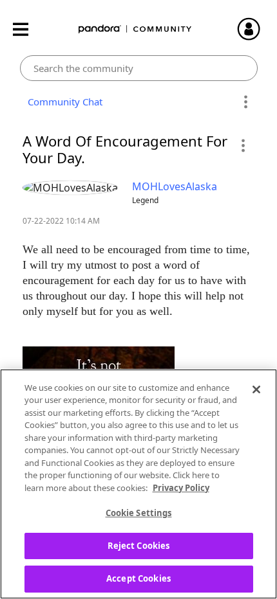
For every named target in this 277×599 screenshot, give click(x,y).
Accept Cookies (138, 578)
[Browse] (27, 29)
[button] (242, 145)
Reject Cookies (139, 545)
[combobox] (139, 68)
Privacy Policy (181, 488)
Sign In (254, 29)
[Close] (256, 389)
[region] (138, 484)
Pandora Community (135, 29)
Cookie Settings (139, 513)
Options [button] (246, 102)
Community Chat (62, 101)
